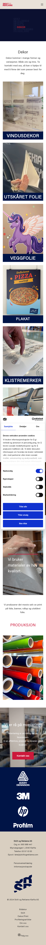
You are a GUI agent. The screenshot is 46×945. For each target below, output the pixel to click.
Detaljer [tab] (23, 426)
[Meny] (42, 4)
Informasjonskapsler (23, 866)
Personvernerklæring (23, 863)
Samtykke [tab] (8, 426)
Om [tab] (37, 426)
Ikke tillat (23, 523)
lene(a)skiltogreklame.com (26, 854)
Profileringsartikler (23, 919)
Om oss (23, 923)
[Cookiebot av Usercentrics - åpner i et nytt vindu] (32, 419)
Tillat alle (23, 506)
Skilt (23, 912)
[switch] (39, 479)
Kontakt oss (22, 926)
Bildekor (23, 909)
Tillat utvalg (23, 515)
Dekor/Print (23, 916)
